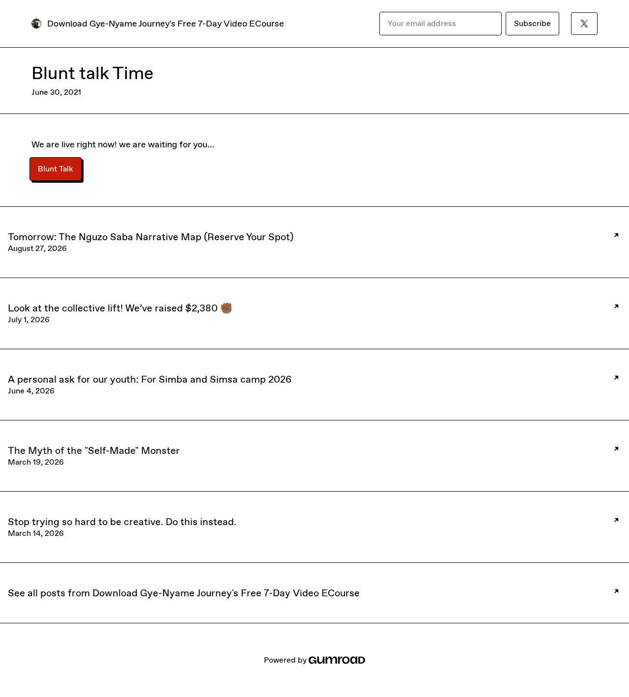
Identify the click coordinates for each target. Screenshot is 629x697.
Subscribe (532, 23)
